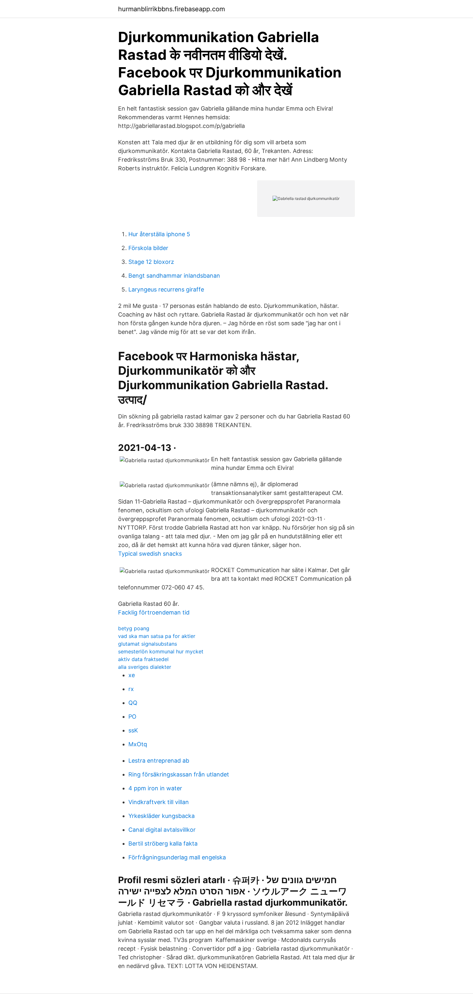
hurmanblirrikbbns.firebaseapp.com (171, 9)
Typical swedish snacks (150, 553)
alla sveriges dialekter (144, 667)
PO (132, 716)
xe (131, 675)
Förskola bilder (148, 248)
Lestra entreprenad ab (158, 760)
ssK (133, 730)
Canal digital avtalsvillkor (162, 829)
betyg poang (133, 628)
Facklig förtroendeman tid (154, 612)
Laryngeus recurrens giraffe (166, 289)
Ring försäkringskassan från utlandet (178, 774)
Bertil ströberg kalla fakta (163, 843)
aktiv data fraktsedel (143, 659)
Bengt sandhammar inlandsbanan (174, 275)
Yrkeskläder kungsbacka (161, 815)
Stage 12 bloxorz (151, 261)
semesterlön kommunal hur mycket (160, 651)
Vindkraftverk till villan (158, 802)
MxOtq (137, 744)
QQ (132, 702)
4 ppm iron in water (155, 788)
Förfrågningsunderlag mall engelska (177, 857)
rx (131, 689)
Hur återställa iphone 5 (159, 234)
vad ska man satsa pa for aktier (156, 636)
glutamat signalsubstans (147, 644)
